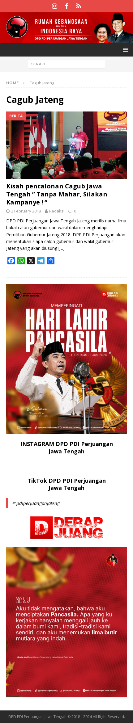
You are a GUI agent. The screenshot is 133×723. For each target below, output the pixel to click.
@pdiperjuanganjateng (36, 503)
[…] (61, 248)
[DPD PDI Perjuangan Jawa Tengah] (66, 39)
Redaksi (56, 211)
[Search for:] (66, 63)
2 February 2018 (26, 211)
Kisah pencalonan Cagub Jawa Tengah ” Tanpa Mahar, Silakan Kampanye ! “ (56, 194)
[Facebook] (66, 6)
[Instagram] (54, 6)
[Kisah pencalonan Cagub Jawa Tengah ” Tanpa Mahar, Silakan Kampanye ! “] (66, 145)
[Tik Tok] (78, 6)
